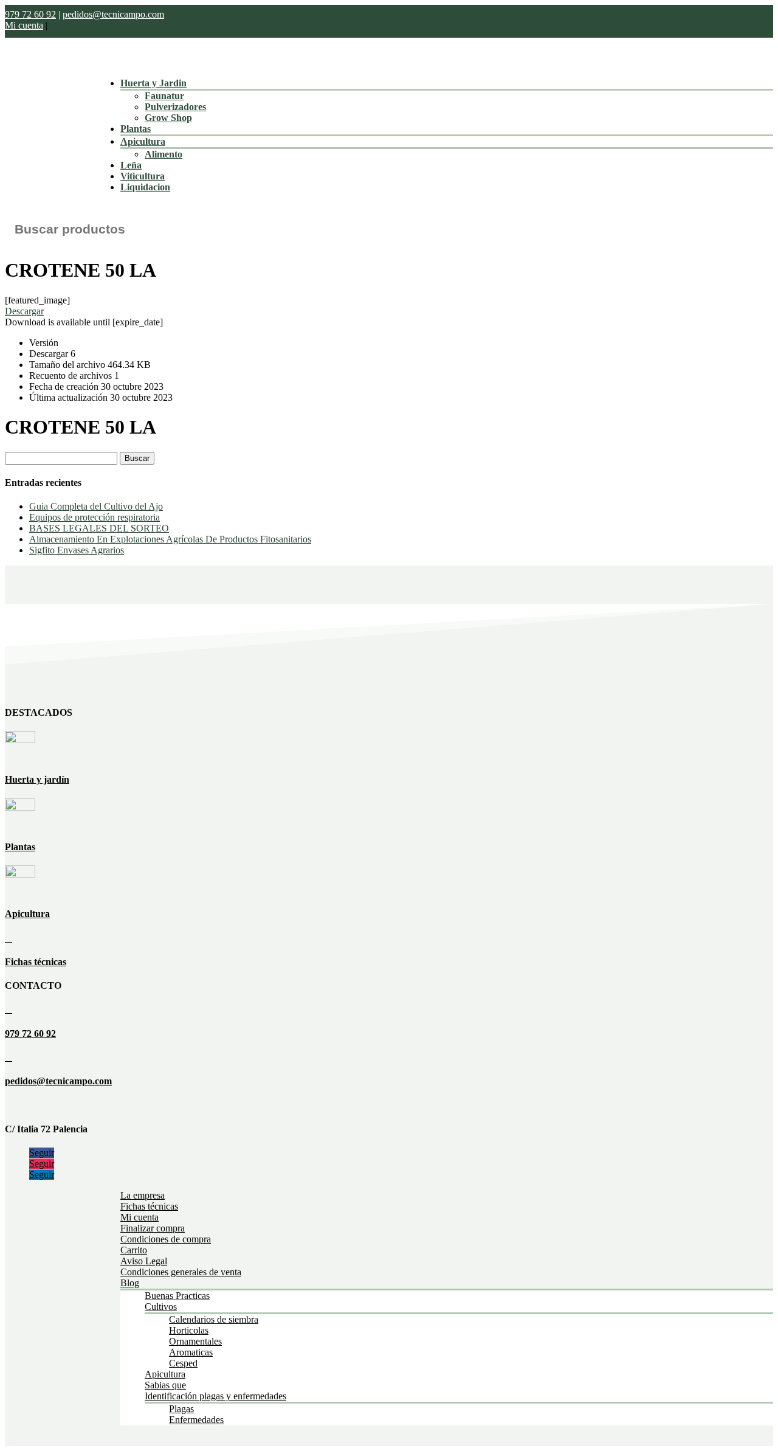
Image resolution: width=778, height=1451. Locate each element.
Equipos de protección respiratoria (94, 517)
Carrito (133, 1250)
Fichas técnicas (35, 962)
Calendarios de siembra (213, 1319)
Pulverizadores (175, 107)
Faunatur (164, 96)
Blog (129, 1283)
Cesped (183, 1363)
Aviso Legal (143, 1261)
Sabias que (165, 1385)
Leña (131, 165)
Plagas (181, 1409)
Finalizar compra (152, 1228)
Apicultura (142, 141)
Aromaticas (191, 1352)
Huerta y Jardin (153, 83)
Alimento (163, 154)
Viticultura (142, 176)
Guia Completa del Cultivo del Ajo (96, 506)
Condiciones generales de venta (180, 1272)
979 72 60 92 (30, 14)
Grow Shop (168, 118)
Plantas (135, 128)
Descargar (24, 311)
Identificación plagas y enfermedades (215, 1396)
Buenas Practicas (177, 1295)
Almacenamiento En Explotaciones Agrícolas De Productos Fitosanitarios (170, 539)
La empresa (142, 1195)
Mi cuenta (24, 25)
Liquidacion (145, 187)
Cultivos (161, 1306)
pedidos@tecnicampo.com (113, 14)
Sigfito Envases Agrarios (76, 550)
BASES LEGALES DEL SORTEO (99, 528)
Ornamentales (195, 1341)
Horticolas (188, 1330)
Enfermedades (196, 1420)
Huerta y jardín (37, 779)
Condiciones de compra (165, 1239)
